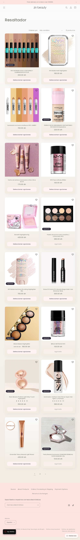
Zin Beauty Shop (25, 529)
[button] (4, 7)
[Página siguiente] (45, 474)
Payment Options (61, 489)
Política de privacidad (53, 529)
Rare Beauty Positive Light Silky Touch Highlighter (22, 397)
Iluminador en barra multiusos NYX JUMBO (22, 125)
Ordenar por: (33, 30)
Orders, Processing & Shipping (42, 489)
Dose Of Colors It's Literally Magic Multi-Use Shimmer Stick (58, 290)
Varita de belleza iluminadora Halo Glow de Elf (22, 181)
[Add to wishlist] (36, 36)
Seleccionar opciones (22, 80)
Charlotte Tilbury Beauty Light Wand (22, 454)
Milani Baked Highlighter (22, 344)
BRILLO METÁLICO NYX (58, 344)
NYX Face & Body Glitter (58, 180)
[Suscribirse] (38, 505)
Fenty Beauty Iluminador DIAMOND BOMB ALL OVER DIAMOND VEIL (58, 455)
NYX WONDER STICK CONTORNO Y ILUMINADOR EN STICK (22, 71)
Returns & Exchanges (40, 494)
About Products (23, 489)
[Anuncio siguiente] (76, 2)
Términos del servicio (68, 531)
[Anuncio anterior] (4, 2)
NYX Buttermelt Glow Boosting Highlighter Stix (22, 290)
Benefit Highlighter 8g (21, 235)
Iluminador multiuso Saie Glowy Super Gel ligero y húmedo (58, 397)
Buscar (13, 489)
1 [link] (34, 474)
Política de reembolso (68, 529)
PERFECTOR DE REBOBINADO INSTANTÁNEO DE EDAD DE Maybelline (58, 126)
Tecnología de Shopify (37, 529)
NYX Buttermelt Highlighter (58, 71)
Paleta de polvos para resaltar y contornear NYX (58, 235)
